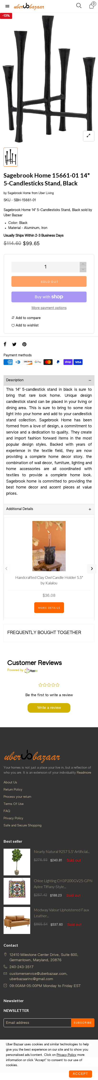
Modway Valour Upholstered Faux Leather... (61, 912)
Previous (6, 569)
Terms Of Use (14, 804)
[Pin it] (24, 344)
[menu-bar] (9, 6)
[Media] (88, 136)
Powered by (15, 670)
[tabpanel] (49, 79)
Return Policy (13, 789)
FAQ (7, 811)
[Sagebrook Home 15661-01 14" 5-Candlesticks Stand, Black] (49, 79)
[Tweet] (14, 344)
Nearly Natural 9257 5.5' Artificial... (62, 851)
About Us (10, 782)
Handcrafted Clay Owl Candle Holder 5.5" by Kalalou (49, 580)
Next (92, 569)
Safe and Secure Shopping (22, 825)
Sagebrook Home (19, 193)
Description (15, 380)
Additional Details (19, 509)
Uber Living (46, 193)
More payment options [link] (49, 308)
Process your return (17, 796)
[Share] (5, 344)
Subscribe (83, 1023)
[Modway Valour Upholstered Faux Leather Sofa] (17, 920)
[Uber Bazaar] (29, 6)
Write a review (49, 708)
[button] (83, 269)
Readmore (84, 772)
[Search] (79, 7)
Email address (17, 1023)
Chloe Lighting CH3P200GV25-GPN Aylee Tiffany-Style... (63, 883)
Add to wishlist (27, 325)
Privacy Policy (13, 818)
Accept (80, 1073)
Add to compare (28, 318)
